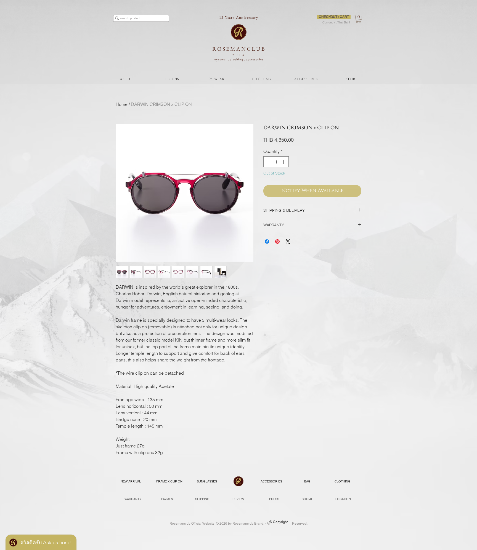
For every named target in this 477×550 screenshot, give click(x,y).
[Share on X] (288, 241)
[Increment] (284, 162)
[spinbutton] (276, 162)
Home (122, 104)
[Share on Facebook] (267, 241)
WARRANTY (132, 499)
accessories (255, 59)
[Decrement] (268, 162)
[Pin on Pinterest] (277, 241)
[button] (359, 19)
